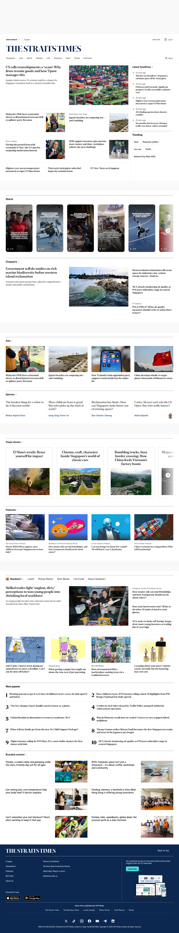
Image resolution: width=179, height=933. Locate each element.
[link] (43, 49)
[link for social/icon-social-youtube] (97, 921)
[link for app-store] (13, 897)
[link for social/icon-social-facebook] (89, 921)
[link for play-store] (32, 897)
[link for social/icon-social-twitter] (66, 921)
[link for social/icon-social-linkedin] (113, 921)
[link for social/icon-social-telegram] (105, 921)
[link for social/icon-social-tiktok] (74, 921)
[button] (13, 39)
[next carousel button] (168, 230)
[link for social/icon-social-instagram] (82, 921)
